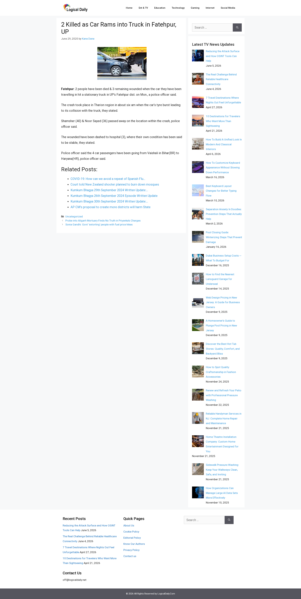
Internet (210, 7)
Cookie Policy (131, 531)
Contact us (129, 556)
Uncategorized (74, 216)
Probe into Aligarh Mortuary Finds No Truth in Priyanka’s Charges (103, 220)
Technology (178, 7)
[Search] (237, 27)
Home (129, 7)
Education (159, 7)
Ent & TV (143, 7)
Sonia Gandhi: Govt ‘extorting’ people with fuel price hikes (99, 224)
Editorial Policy (132, 537)
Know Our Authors (134, 543)
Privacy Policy (131, 550)
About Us (128, 525)
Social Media (228, 7)
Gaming (195, 7)
